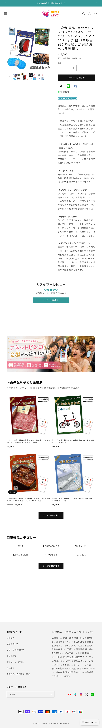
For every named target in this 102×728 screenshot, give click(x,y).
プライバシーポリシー (16, 662)
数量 (59, 62)
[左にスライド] (9, 77)
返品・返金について (15, 650)
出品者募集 (11, 656)
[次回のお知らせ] (97, 3)
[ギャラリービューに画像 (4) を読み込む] (40, 76)
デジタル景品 (73, 657)
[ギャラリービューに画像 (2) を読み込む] (24, 76)
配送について (12, 644)
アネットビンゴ (27, 387)
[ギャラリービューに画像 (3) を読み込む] (32, 76)
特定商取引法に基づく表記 (18, 674)
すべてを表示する (51, 515)
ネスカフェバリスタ (51, 546)
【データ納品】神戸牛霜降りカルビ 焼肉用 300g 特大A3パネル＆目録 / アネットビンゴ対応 (28, 441)
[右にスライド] (48, 77)
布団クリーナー (81, 546)
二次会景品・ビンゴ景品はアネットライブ (54, 723)
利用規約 (10, 638)
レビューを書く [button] (51, 300)
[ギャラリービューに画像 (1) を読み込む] (16, 76)
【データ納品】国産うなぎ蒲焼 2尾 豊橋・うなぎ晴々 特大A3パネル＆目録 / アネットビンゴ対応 (28, 499)
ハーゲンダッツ (51, 555)
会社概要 (10, 668)
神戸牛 (20, 546)
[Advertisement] (51, 599)
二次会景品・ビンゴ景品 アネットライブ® (72, 631)
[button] (5, 13)
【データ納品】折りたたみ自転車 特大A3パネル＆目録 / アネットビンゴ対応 (73, 441)
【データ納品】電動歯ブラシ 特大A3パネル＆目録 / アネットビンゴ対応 (72, 499)
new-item (81, 555)
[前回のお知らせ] (5, 3)
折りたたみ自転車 (20, 555)
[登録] (51, 694)
